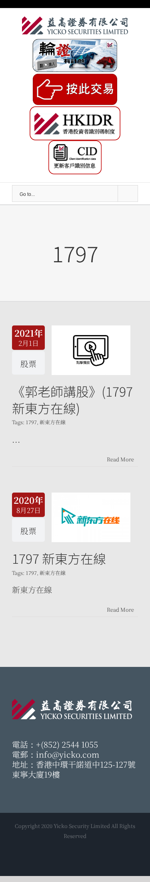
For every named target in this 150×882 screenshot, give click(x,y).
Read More (120, 459)
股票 (28, 363)
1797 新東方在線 (59, 558)
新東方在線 (53, 422)
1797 (31, 422)
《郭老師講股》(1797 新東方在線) (72, 399)
